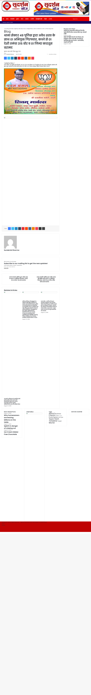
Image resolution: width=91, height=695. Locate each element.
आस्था (7, 19)
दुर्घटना (17, 19)
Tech (56, 419)
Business (58, 413)
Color (57, 415)
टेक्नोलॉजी (12, 19)
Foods (51, 417)
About (52, 413)
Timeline (53, 421)
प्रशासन (27, 19)
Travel (59, 421)
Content (60, 415)
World (52, 422)
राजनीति (32, 19)
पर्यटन (22, 19)
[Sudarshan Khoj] (16, 6)
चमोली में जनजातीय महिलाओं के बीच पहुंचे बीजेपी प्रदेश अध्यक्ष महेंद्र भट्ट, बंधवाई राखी (75, 32)
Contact (3, 525)
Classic (52, 415)
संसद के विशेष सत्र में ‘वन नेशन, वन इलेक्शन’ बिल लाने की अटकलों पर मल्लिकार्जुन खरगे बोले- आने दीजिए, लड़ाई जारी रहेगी (74, 39)
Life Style (60, 417)
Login (50, 19)
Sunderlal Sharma (10, 54)
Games (55, 417)
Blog (8, 28)
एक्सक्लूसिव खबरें (39, 19)
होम (3, 19)
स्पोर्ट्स (45, 19)
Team (51, 419)
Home (5, 28)
